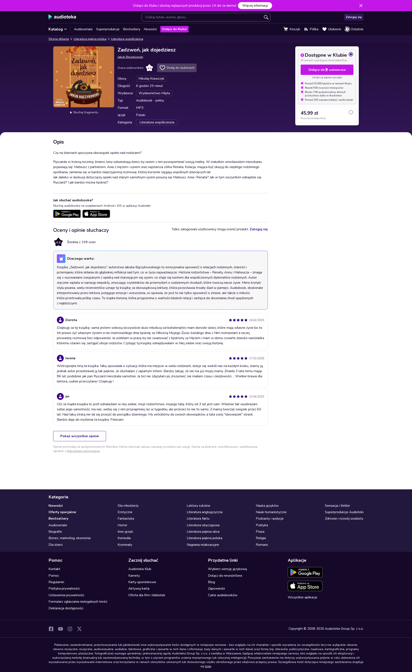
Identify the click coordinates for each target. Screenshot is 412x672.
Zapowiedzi (216, 588)
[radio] (327, 57)
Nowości (150, 29)
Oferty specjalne (62, 512)
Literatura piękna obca (203, 531)
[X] (79, 628)
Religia (261, 538)
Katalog (55, 29)
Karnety (134, 575)
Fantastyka (126, 518)
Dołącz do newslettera (225, 575)
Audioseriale (83, 29)
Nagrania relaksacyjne (203, 544)
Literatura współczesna (127, 39)
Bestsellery (131, 29)
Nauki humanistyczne (271, 512)
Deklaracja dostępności (65, 608)
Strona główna (58, 39)
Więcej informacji (255, 5)
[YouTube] (60, 628)
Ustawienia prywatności (66, 595)
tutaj (208, 666)
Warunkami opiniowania (83, 451)
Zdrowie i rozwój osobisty (344, 518)
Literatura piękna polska (90, 39)
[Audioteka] (62, 17)
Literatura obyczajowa (203, 525)
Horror (122, 525)
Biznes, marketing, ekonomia (69, 538)
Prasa (260, 531)
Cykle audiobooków (222, 595)
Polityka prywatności (64, 588)
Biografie (55, 531)
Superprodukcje (108, 29)
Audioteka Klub (139, 569)
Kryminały (125, 544)
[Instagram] (70, 628)
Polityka (262, 525)
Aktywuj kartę (139, 588)
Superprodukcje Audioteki (344, 512)
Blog (211, 582)
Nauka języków (267, 505)
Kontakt (54, 569)
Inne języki (125, 531)
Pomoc (53, 575)
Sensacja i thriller (337, 505)
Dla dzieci (55, 544)
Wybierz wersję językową (227, 569)
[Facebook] (51, 628)
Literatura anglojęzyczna (205, 512)
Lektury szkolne (198, 505)
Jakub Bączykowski (130, 57)
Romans (262, 544)
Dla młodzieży (128, 505)
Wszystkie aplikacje (302, 597)
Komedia (124, 538)
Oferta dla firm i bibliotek (146, 595)
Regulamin (56, 582)
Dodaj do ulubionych (181, 68)
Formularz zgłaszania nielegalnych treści (77, 601)
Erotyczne (125, 512)
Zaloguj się (354, 17)
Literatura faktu (198, 518)
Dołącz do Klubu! (174, 29)
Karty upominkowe (142, 582)
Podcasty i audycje (270, 518)
